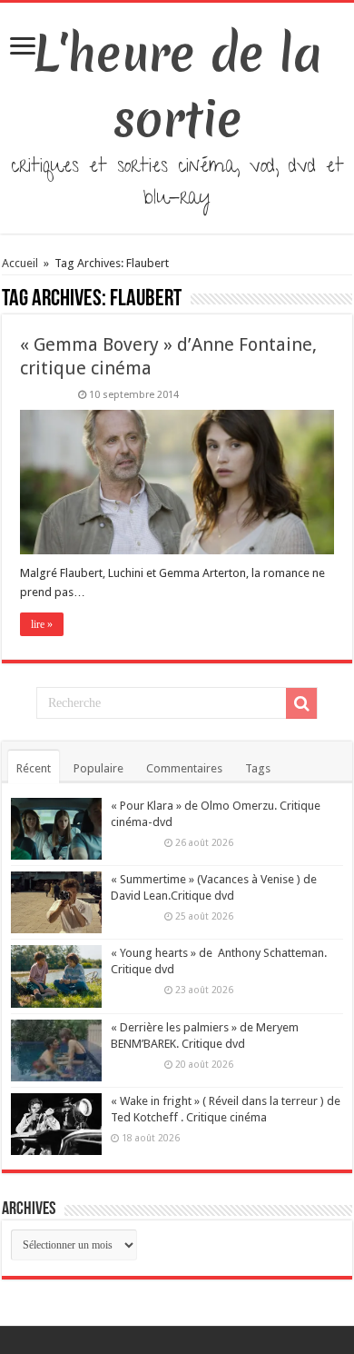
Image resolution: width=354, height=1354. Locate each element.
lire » (42, 624)
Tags (257, 768)
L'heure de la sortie (177, 86)
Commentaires (184, 768)
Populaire (98, 768)
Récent (33, 768)
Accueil (21, 263)
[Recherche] (301, 703)
